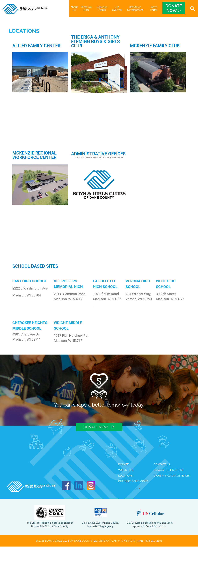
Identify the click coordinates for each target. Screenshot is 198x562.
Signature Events (102, 8)
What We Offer (86, 8)
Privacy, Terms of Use (168, 469)
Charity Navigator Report (172, 475)
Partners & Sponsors (133, 481)
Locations (125, 475)
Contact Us (162, 464)
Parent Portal (153, 8)
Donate (123, 464)
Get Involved (117, 8)
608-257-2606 (153, 540)
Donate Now (96, 427)
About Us (74, 8)
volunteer (125, 469)
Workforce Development (135, 8)
